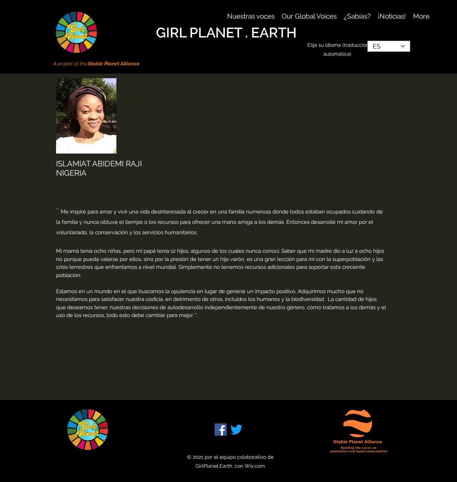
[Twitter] (236, 429)
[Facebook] (221, 429)
